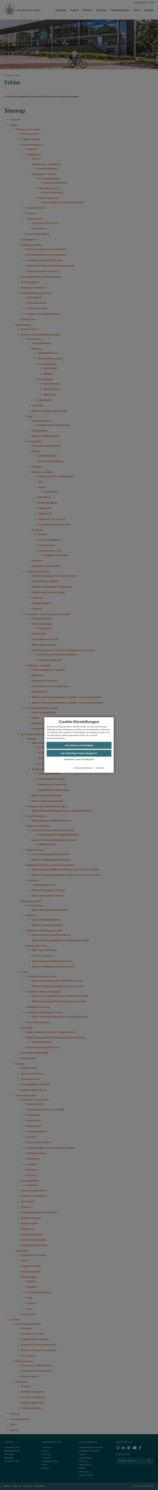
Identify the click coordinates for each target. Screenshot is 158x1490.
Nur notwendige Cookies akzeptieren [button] (79, 753)
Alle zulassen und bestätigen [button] (79, 745)
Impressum (99, 768)
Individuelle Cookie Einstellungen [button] (79, 759)
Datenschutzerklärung (83, 768)
